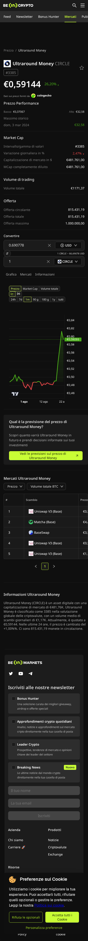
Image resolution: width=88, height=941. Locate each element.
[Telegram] (30, 674)
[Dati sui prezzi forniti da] (41, 96)
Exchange (55, 854)
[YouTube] (20, 674)
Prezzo (9, 50)
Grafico (11, 274)
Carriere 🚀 (16, 847)
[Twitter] (11, 674)
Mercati (70, 16)
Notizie (53, 840)
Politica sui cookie (49, 905)
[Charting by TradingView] (15, 394)
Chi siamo (15, 840)
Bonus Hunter (48, 16)
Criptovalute (57, 847)
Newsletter (24, 16)
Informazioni (45, 274)
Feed (7, 16)
